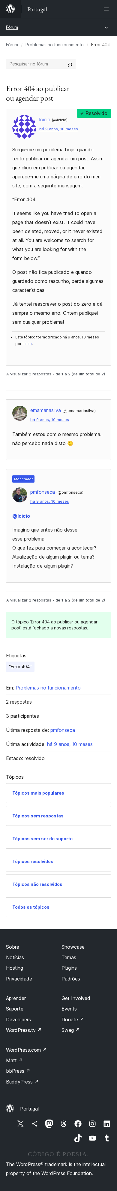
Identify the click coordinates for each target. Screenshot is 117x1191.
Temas (69, 957)
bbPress (18, 1071)
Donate (73, 1020)
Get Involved (76, 998)
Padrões (71, 979)
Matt (14, 1060)
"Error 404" (20, 666)
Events (69, 1009)
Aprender (16, 998)
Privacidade (19, 979)
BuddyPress (22, 1082)
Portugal (29, 1109)
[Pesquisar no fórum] (70, 64)
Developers (18, 1020)
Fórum (12, 27)
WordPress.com (26, 1050)
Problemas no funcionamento (55, 44)
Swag (71, 1030)
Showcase (73, 947)
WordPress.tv (24, 1030)
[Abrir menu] (107, 9)
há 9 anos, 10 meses (58, 129)
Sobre (12, 947)
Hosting (14, 968)
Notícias (15, 957)
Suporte (14, 1009)
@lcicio (21, 516)
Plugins (69, 968)
